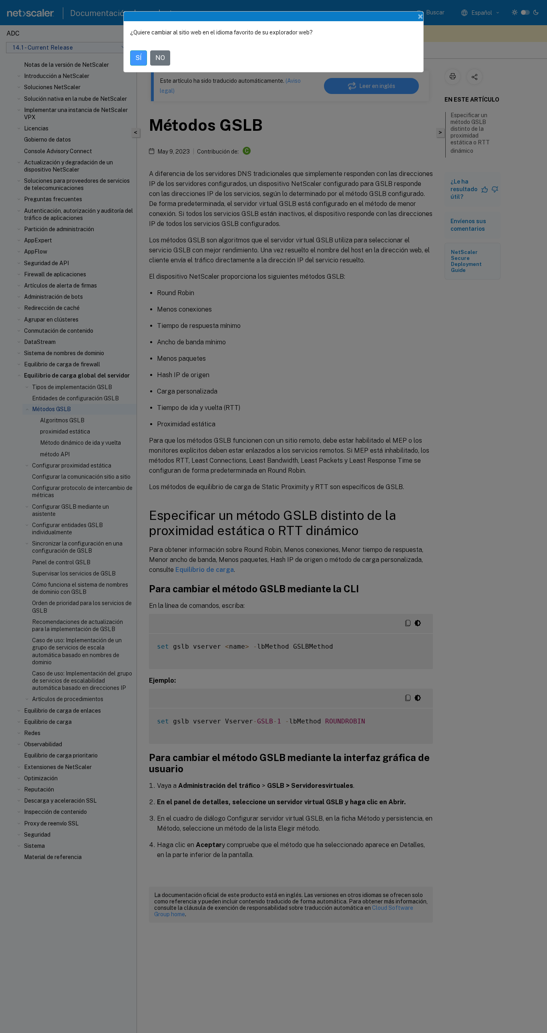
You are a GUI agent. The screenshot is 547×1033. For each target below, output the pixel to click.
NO (160, 58)
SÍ (138, 58)
